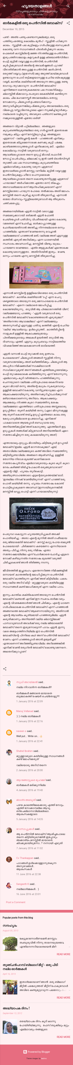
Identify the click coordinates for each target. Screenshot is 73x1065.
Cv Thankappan (24, 858)
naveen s (21, 731)
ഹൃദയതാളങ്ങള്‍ (36, 5)
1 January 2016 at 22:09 (29, 701)
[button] (68, 23)
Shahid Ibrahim (24, 751)
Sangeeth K (22, 884)
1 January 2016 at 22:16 (29, 721)
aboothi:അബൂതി (26, 799)
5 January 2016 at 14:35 (29, 819)
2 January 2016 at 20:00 (29, 770)
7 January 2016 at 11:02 (29, 848)
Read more (63, 954)
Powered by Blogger (38, 1051)
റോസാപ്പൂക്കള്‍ (25, 829)
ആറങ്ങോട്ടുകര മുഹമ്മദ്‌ (30, 780)
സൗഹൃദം (10, 925)
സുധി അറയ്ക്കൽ (27, 682)
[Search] (68, 7)
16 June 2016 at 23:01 (28, 894)
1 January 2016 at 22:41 (29, 741)
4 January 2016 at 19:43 (29, 790)
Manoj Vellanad (24, 711)
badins (44, 1058)
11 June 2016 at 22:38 (28, 874)
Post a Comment (15, 902)
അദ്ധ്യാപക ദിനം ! (16, 1008)
